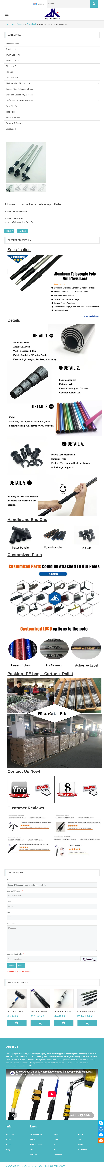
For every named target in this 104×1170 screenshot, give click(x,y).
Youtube (33, 1155)
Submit (12, 966)
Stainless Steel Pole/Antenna (19, 95)
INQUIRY (9, 231)
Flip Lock (10, 72)
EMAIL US (22, 231)
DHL (31, 1150)
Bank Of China (36, 1145)
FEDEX (80, 1145)
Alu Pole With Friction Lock (18, 83)
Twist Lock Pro (13, 55)
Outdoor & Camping (14, 123)
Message (12, 923)
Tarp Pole (10, 112)
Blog (8, 1150)
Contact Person (15, 891)
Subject (10, 880)
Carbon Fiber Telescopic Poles (19, 89)
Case (8, 1145)
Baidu (56, 1134)
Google (80, 1134)
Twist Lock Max (13, 60)
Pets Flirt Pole (12, 106)
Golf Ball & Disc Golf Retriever (19, 100)
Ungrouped (11, 129)
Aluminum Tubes (13, 43)
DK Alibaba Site (36, 1134)
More (31, 1066)
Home (11, 24)
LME (79, 1139)
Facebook (58, 1155)
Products (20, 24)
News (8, 1139)
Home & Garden (13, 117)
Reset (20, 966)
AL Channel (82, 1150)
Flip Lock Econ (12, 66)
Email (10, 902)
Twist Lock (32, 24)
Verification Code (15, 954)
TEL (8, 912)
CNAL (56, 1139)
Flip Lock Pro (12, 77)
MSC (56, 1145)
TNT (56, 1150)
